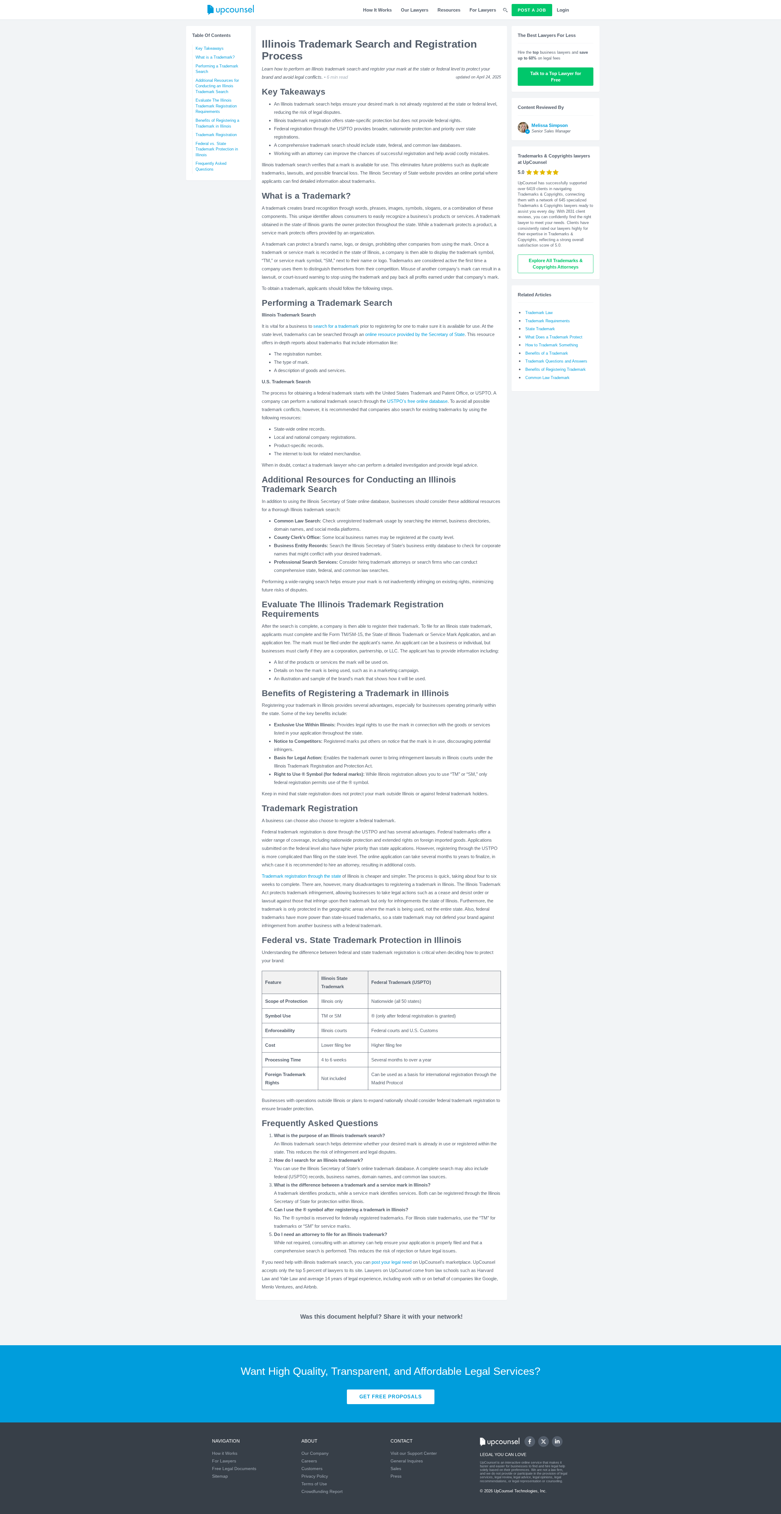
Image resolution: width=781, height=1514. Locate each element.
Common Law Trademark (547, 377)
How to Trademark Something (551, 345)
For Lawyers (483, 10)
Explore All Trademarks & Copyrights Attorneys (556, 263)
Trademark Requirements (547, 321)
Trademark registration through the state (301, 876)
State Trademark (540, 329)
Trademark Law (538, 312)
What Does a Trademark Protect (553, 337)
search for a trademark (336, 326)
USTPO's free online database (417, 401)
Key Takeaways (210, 48)
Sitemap (220, 1476)
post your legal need (392, 1262)
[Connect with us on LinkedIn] (557, 1441)
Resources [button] (448, 10)
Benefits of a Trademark (546, 353)
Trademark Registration (216, 134)
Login (563, 10)
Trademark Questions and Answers (556, 361)
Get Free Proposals (390, 1396)
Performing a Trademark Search (217, 69)
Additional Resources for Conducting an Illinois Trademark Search (217, 86)
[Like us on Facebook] (529, 1441)
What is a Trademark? (215, 57)
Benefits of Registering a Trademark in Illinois (217, 123)
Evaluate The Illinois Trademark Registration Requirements (216, 106)
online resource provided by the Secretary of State (415, 334)
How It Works (377, 10)
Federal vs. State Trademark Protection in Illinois (217, 149)
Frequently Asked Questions (211, 166)
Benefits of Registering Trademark (555, 369)
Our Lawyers (414, 10)
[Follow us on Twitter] (543, 1441)
